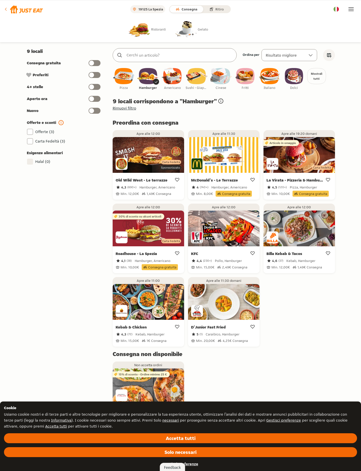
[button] (23, 9)
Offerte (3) (44, 131)
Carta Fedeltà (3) (50, 141)
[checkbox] (124, 79)
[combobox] (180, 55)
